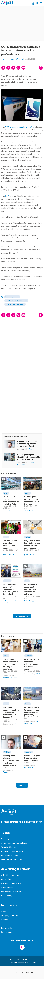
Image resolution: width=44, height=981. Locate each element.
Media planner (7, 879)
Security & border (8, 847)
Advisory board (7, 887)
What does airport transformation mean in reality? (32, 758)
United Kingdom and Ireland (15, 304)
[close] (23, 66)
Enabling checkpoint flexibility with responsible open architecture (28, 457)
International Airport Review (12, 59)
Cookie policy (7, 932)
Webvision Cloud (28, 972)
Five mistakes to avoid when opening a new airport (10, 544)
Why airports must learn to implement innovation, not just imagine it (32, 544)
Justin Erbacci (29, 555)
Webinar (28, 656)
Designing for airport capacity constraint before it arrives (31, 500)
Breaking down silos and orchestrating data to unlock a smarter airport (27, 443)
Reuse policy (6, 895)
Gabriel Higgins (30, 601)
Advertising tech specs (11, 883)
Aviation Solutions (10, 678)
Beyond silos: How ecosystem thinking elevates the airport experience (31, 664)
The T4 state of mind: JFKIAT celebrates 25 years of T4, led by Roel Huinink (10, 589)
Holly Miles (7, 601)
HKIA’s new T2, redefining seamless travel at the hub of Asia (11, 500)
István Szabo (29, 511)
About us (5, 911)
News (27, 581)
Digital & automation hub (12, 851)
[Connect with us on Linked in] (22, 947)
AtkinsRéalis (28, 767)
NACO (38, 674)
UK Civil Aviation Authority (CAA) (16, 300)
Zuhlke (31, 449)
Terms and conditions (10, 924)
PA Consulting (9, 725)
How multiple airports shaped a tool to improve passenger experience (10, 664)
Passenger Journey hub (11, 839)
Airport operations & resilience (14, 843)
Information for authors (11, 891)
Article (6, 493)
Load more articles (22, 616)
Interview (7, 581)
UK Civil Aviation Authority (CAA (19, 127)
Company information (10, 915)
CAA (7, 196)
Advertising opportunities (12, 875)
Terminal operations (12, 296)
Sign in (12, 63)
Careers (4, 919)
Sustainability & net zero (11, 859)
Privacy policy (7, 928)
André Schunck (8, 555)
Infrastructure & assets (10, 855)
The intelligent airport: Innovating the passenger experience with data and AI (11, 712)
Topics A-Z (14, 959)
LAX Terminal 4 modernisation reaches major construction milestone (30, 589)
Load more (22, 785)
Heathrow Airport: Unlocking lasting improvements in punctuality (31, 711)
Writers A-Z (26, 959)
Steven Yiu (7, 511)
